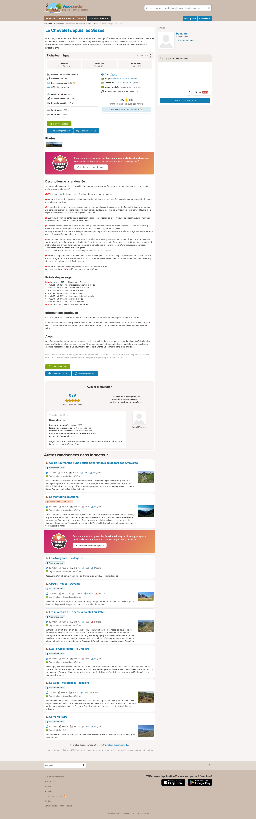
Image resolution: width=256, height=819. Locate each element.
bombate (182, 33)
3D (203, 92)
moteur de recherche (116, 745)
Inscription (190, 18)
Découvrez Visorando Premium (125, 109)
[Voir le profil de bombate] (166, 40)
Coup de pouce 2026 (54, 796)
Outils (49, 18)
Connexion (204, 18)
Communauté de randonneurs (58, 805)
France (114, 74)
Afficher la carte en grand (184, 100)
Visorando (48, 23)
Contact (48, 801)
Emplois (48, 786)
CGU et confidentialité (54, 776)
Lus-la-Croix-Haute (124, 82)
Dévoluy (123, 78)
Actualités (49, 791)
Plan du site (50, 781)
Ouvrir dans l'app (61, 124)
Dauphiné (132, 78)
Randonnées (65, 18)
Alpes (116, 78)
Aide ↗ (81, 18)
